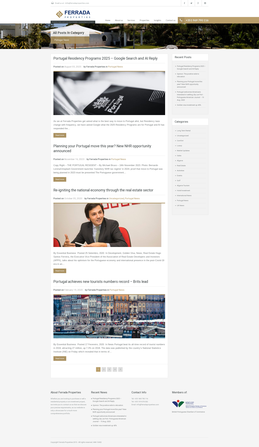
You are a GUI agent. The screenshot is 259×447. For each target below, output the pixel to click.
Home (107, 20)
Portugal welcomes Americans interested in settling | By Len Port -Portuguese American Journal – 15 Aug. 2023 (109, 418)
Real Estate (181, 166)
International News (184, 196)
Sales (179, 156)
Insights (157, 20)
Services (131, 20)
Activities (180, 171)
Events (179, 176)
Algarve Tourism (183, 186)
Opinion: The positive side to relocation (108, 405)
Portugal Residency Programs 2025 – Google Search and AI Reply (105, 58)
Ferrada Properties (95, 66)
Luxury (179, 146)
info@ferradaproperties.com (77, 3)
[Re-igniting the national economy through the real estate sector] (107, 225)
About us (119, 20)
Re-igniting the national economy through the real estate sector (103, 190)
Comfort (180, 141)
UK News (180, 205)
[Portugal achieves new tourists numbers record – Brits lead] (109, 316)
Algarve (180, 161)
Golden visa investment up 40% (189, 105)
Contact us (170, 20)
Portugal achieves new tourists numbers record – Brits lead (100, 281)
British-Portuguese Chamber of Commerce (188, 412)
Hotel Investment (183, 191)
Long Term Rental (183, 131)
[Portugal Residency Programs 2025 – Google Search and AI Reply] (109, 93)
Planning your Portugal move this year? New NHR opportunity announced (189, 84)
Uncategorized (116, 198)
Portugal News (115, 66)
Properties (144, 20)
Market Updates (183, 151)
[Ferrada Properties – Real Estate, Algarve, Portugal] (73, 15)
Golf (178, 181)
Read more (60, 135)
